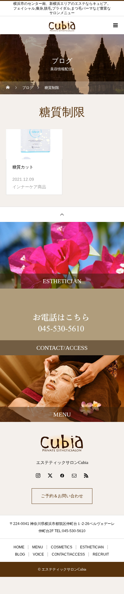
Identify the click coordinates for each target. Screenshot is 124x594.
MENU (37, 547)
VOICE (38, 554)
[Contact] (74, 475)
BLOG (20, 554)
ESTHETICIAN (92, 547)
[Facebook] (62, 475)
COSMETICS (61, 547)
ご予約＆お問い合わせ (62, 496)
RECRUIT (101, 554)
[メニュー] (115, 25)
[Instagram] (38, 475)
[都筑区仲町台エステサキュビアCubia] (62, 443)
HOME (19, 547)
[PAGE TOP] (62, 214)
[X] (50, 475)
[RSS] (86, 475)
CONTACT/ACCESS (68, 554)
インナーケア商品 (29, 186)
